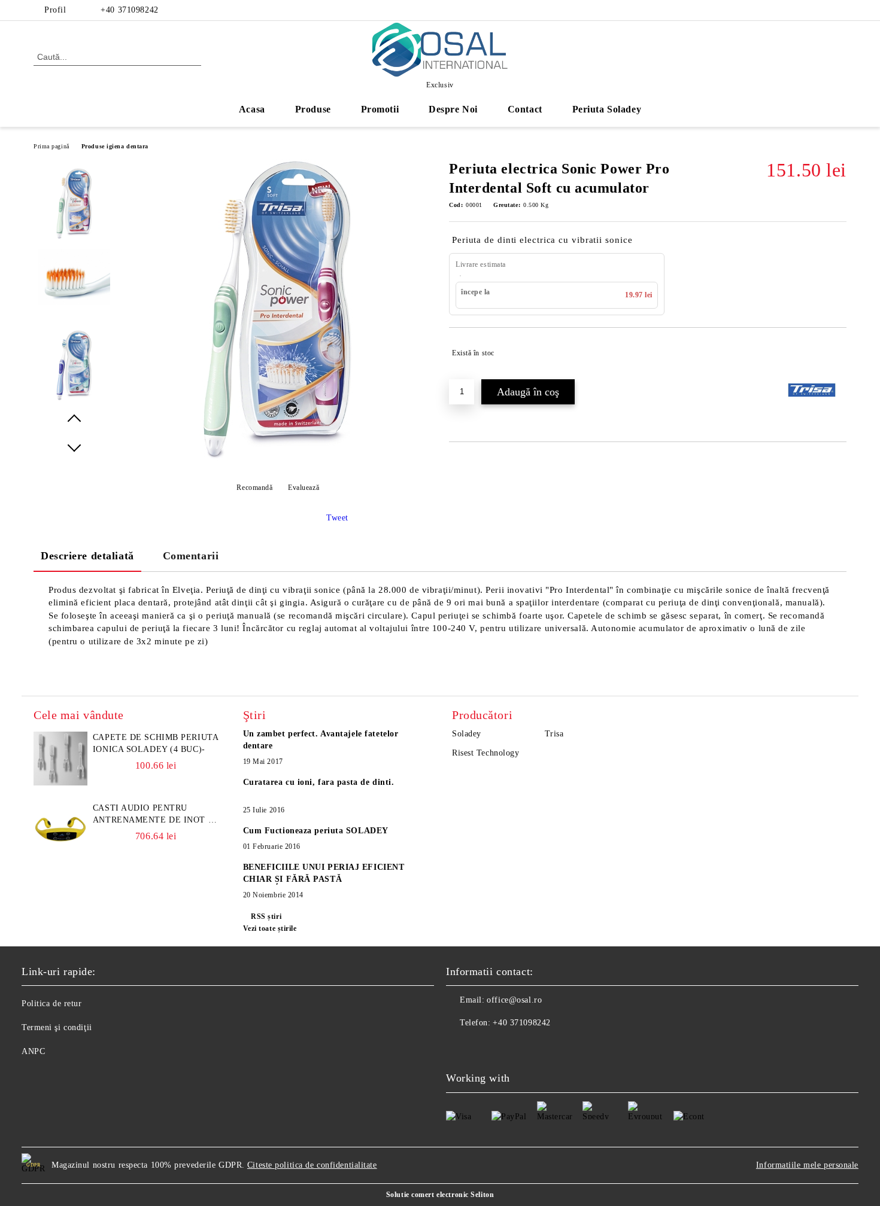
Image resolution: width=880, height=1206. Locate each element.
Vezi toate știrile (270, 928)
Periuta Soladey (606, 109)
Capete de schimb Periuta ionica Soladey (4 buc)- (155, 743)
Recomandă (254, 487)
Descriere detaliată (87, 556)
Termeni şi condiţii (57, 1027)
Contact (525, 109)
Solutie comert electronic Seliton (440, 1194)
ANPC (33, 1051)
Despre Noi (453, 109)
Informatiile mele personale (807, 1165)
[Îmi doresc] (837, 353)
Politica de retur (52, 1003)
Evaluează (303, 487)
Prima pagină (51, 146)
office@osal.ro (514, 999)
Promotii (380, 109)
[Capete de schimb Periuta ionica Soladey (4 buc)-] (60, 758)
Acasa (252, 109)
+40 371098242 (129, 9)
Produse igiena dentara (114, 146)
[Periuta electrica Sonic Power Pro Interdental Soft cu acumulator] (277, 460)
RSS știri (266, 916)
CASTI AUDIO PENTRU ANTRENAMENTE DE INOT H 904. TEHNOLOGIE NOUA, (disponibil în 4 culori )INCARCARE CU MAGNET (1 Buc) (153, 814)
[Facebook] (839, 10)
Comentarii (191, 556)
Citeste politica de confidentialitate (312, 1165)
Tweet (337, 517)
